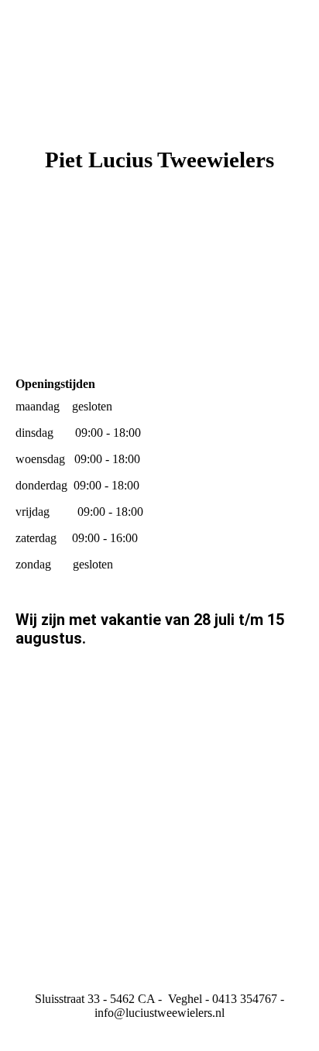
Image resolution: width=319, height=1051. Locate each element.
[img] (159, 292)
